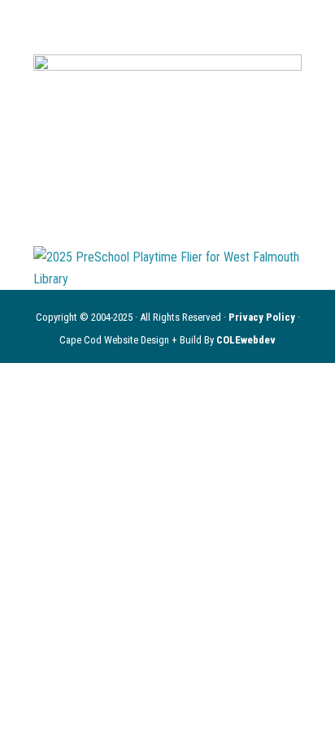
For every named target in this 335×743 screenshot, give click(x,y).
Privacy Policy (263, 317)
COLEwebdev (246, 340)
